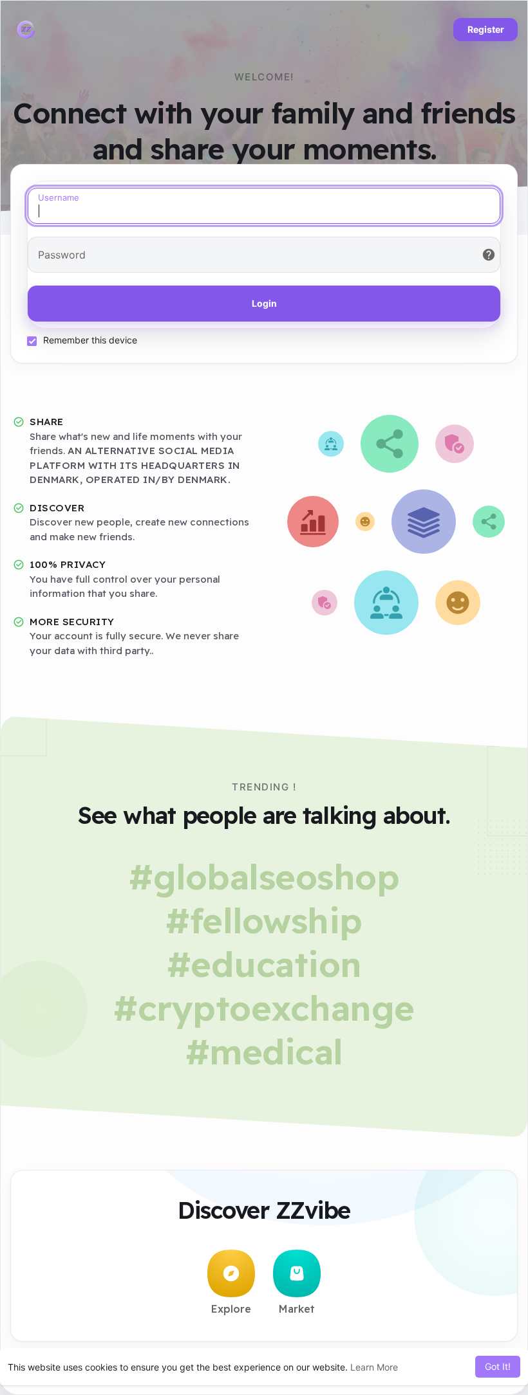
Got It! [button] (498, 1366)
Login (264, 303)
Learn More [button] (374, 1367)
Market (297, 1308)
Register (485, 29)
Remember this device (90, 339)
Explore (231, 1308)
